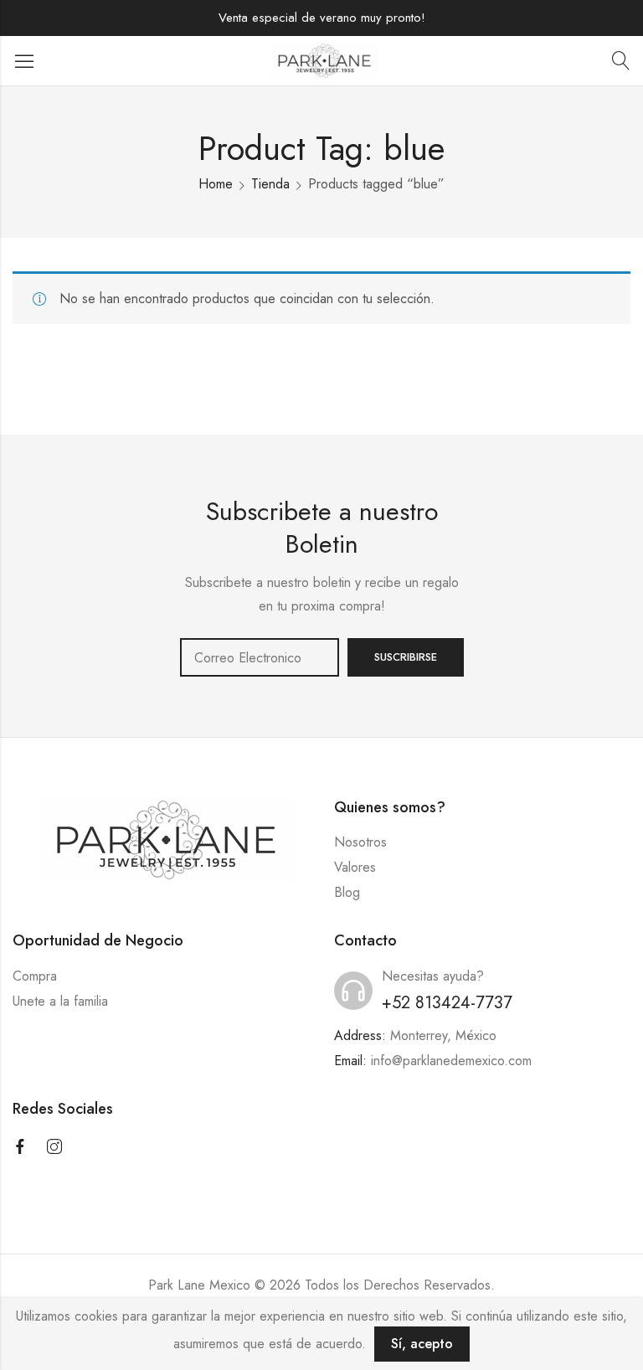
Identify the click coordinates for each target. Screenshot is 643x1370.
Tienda (270, 183)
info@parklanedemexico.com (451, 1060)
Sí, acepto (422, 1343)
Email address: (259, 657)
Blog (347, 892)
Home (215, 183)
